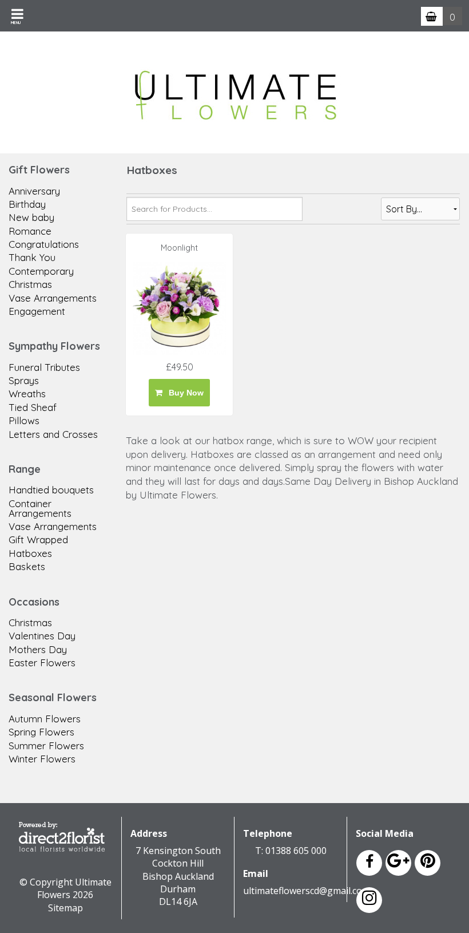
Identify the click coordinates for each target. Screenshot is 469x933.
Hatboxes (30, 553)
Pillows (24, 420)
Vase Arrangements (53, 298)
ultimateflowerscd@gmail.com (306, 890)
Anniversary (34, 191)
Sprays (24, 380)
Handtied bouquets (51, 490)
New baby (31, 217)
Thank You (32, 257)
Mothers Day (38, 649)
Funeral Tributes (44, 367)
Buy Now (184, 392)
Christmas (30, 284)
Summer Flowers (46, 746)
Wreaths (27, 394)
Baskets (27, 566)
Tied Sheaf (33, 407)
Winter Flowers (42, 759)
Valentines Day (42, 636)
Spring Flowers (41, 732)
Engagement (37, 311)
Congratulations (44, 244)
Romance (30, 231)
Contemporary (41, 271)
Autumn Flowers (45, 719)
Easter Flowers (42, 663)
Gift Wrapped (38, 539)
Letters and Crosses (53, 434)
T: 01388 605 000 (291, 850)
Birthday (27, 204)
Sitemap (65, 908)
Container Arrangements (40, 508)
